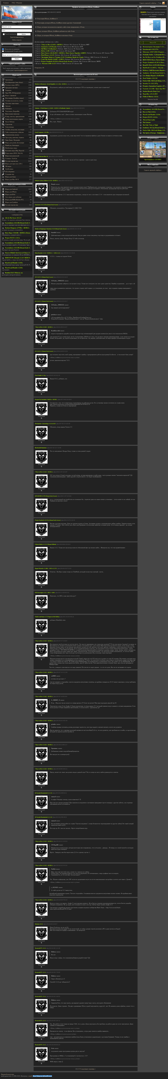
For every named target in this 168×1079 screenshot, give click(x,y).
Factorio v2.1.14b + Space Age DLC (154, 88)
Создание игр (9, 174)
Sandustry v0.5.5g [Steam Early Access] (155, 73)
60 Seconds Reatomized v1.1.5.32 (43, 793)
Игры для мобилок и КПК (17, 184)
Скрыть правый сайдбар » (148, 3)
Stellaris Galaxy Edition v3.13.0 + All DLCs (46, 180)
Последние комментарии (17, 210)
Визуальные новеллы (12, 114)
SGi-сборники (9, 171)
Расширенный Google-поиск (13, 51)
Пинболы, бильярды (12, 145)
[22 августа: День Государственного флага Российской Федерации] (17, 13)
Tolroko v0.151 (39, 924)
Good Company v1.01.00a (42, 132)
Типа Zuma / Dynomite (12, 140)
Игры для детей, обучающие (14, 142)
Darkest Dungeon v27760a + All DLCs (17, 228)
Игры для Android (11, 189)
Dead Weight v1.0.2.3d (150, 78)
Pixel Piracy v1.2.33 (47, 55)
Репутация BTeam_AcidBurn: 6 (47, 18)
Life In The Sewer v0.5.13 (13, 218)
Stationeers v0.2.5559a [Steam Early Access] (46, 204)
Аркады (8, 106)
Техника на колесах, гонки (14, 101)
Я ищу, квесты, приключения (14, 116)
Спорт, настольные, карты (14, 119)
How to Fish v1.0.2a (149, 112)
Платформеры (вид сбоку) (14, 82)
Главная (6, 3)
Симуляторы (9, 127)
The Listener (147, 122)
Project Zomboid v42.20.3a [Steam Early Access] (56, 61)
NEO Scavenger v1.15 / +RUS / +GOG (45, 592)
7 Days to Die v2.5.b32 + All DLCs (52, 44)
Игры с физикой (10, 95)
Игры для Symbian (11, 202)
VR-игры (8, 166)
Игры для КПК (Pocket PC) (14, 199)
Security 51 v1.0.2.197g (150, 83)
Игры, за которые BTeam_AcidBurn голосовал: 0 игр (54, 35)
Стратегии (8, 124)
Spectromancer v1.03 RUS (152, 159)
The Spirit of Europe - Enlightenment (154, 133)
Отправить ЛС (39, 67)
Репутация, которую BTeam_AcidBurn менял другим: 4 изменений (59, 23)
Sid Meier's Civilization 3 (49, 49)
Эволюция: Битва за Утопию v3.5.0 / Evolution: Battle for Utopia (62, 57)
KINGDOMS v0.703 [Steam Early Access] (46, 496)
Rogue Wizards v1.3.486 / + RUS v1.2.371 (46, 568)
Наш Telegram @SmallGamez (42, 1076)
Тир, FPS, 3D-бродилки (13, 93)
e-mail (30, 1076)
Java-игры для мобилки (13, 197)
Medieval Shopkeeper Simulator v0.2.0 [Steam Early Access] (51, 229)
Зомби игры (9, 169)
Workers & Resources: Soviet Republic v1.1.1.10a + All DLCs (51, 84)
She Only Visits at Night (150, 125)
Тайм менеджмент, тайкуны (14, 132)
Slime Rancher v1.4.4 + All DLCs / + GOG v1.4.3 (47, 253)
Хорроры (8, 90)
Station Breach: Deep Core (151, 91)
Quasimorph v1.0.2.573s (150, 49)
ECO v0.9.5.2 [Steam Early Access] (44, 277)
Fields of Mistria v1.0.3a (150, 96)
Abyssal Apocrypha (149, 120)
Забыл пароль (17, 40)
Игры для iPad (10, 194)
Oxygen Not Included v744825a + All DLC (46, 399)
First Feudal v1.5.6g (40, 375)
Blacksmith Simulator (41, 447)
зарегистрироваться (20, 70)
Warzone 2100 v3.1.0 (49, 63)
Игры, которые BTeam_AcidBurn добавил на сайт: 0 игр (56, 31)
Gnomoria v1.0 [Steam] (48, 46)
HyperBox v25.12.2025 (150, 94)
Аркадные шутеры (11, 87)
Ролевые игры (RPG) (12, 85)
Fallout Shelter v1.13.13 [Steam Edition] (45, 544)
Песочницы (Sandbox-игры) (14, 98)
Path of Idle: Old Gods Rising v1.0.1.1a (155, 81)
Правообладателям (7, 1074)
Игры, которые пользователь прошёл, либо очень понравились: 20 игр (60, 27)
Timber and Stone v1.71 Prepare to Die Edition (47, 616)
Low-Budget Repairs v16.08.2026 (153, 75)
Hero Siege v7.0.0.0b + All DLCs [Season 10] (19, 233)
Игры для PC (16, 75)
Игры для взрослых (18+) (13, 163)
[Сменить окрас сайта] (163, 3)
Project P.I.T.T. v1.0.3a (12, 238)
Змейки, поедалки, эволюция (14, 129)
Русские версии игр (11, 161)
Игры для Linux (10, 177)
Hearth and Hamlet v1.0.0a (14, 263)
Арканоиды (9, 80)
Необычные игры (11, 148)
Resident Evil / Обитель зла (14, 272)
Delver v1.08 (45, 51)
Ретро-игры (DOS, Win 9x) (14, 153)
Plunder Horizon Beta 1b (41, 156)
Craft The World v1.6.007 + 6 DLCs (52, 59)
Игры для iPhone (11, 192)
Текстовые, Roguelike (12, 111)
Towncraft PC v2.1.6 (40, 948)
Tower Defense (9, 122)
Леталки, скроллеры (12, 103)
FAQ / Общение (17, 3)
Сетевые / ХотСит (11, 158)
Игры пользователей (12, 156)
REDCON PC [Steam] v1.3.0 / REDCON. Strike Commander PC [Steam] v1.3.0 (30, 258)
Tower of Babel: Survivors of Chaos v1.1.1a (19, 253)
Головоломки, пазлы (12, 135)
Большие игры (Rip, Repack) (14, 150)
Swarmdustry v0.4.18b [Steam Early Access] (19, 223)
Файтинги (8, 108)
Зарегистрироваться (16, 37)
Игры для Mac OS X (12, 179)
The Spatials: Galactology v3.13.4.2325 (45, 423)
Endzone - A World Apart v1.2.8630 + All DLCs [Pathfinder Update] (52, 108)
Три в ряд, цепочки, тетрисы (14, 137)
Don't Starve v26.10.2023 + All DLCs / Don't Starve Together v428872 (63, 53)
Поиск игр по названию (12, 49)
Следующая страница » (88, 79)
